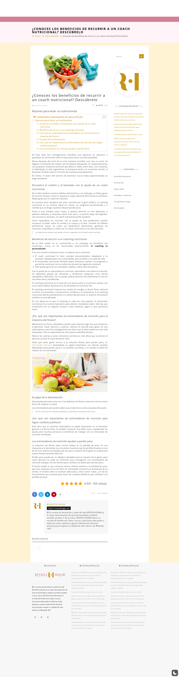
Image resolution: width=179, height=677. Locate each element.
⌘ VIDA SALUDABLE (98, 19)
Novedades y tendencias (122, 195)
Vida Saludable (52, 36)
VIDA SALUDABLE (95, 638)
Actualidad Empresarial (122, 176)
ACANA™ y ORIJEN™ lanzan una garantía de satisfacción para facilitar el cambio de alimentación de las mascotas (128, 117)
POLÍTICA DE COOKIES (104, 668)
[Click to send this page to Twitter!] (41, 494)
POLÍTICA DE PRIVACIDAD (86, 668)
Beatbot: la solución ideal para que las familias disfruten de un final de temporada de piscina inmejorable (89, 615)
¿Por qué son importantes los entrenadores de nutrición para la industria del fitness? (69, 135)
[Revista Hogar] (52, 8)
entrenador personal (42, 345)
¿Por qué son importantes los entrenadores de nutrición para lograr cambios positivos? (71, 144)
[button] (175, 673)
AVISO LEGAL (71, 668)
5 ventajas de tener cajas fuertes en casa (128, 134)
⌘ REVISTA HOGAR (56, 504)
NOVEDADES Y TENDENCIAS (112, 638)
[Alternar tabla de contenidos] (103, 117)
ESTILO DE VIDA (82, 638)
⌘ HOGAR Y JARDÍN (57, 19)
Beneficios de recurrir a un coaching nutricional (62, 130)
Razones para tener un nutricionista (53, 120)
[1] (93, 105)
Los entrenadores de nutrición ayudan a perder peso (64, 148)
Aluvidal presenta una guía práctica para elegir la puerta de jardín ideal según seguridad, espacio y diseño (128, 127)
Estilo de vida (119, 183)
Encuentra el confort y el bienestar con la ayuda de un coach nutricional (68, 125)
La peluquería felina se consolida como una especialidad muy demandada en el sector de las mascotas (127, 152)
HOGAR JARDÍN (70, 638)
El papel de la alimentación (52, 139)
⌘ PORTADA (39, 19)
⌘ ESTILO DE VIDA (77, 19)
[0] (92, 493)
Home (38, 36)
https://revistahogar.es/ (59, 508)
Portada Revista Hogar (122, 202)
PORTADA (60, 638)
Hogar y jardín (119, 189)
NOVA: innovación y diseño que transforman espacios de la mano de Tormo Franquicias (127, 142)
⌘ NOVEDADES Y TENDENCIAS (123, 19)
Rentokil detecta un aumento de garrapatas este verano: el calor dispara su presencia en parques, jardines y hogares (88, 625)
